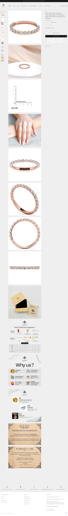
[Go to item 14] (2, 60)
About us (2, 496)
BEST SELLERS (24, 5)
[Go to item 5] (2, 27)
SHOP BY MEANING (33, 5)
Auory (46, 11)
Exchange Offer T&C (27, 498)
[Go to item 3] (2, 19)
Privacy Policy (26, 502)
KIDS (18, 5)
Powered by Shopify (10, 513)
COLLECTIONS (47, 5)
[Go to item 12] (2, 54)
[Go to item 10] (2, 46)
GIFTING (40, 5)
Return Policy (26, 500)
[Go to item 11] (2, 50)
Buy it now (56, 36)
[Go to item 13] (2, 58)
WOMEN (9, 5)
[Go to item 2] (2, 15)
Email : (48, 509)
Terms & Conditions (4, 502)
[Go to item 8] (2, 38)
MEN (14, 5)
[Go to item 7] (2, 35)
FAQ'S (2, 498)
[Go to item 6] (2, 31)
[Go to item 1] (2, 12)
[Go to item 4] (2, 23)
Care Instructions (4, 500)
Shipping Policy (26, 496)
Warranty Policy (26, 503)
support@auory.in (52, 509)
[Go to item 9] (2, 42)
